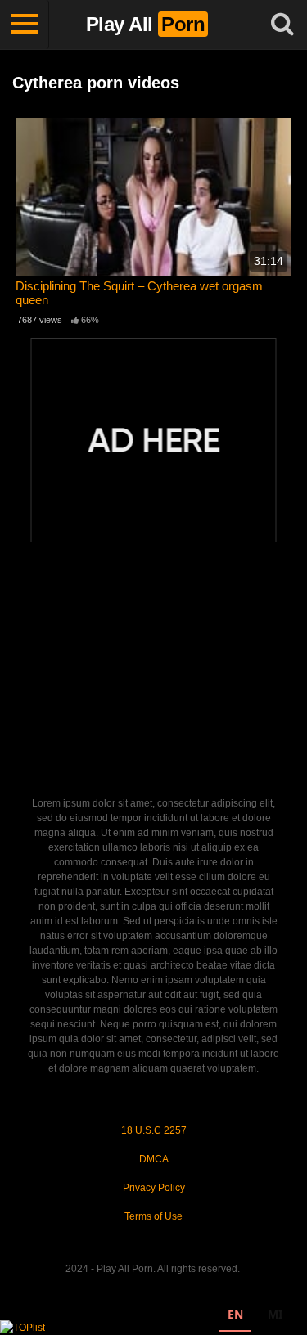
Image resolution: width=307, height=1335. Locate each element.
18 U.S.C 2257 (154, 1130)
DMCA (154, 1159)
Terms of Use (153, 1216)
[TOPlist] (22, 1327)
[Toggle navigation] (24, 24)
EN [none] (235, 1314)
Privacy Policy (154, 1187)
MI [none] (275, 1314)
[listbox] (255, 1316)
